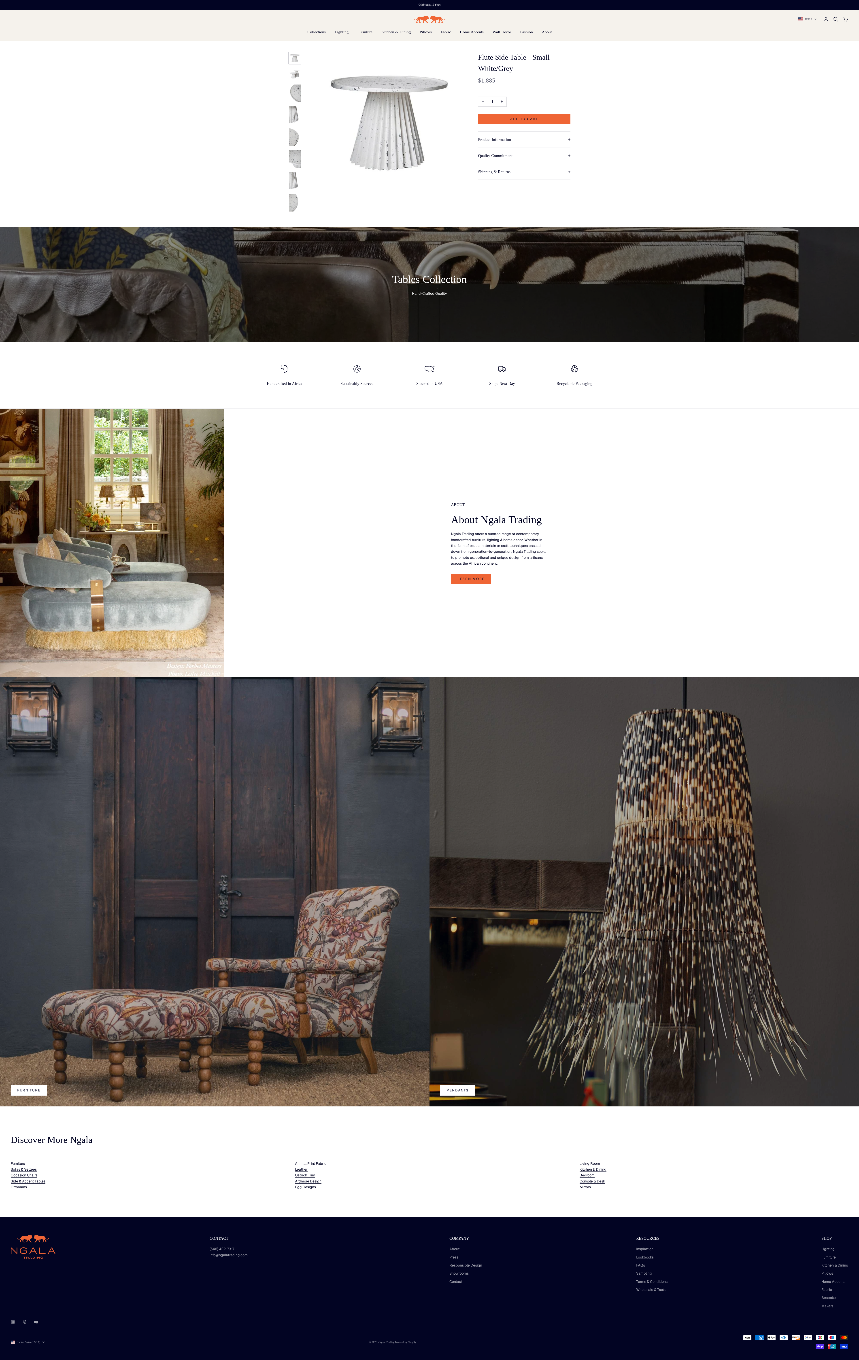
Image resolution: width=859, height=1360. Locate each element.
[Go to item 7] (295, 181)
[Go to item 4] (295, 115)
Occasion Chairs (24, 1175)
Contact (455, 1281)
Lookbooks (645, 1257)
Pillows (426, 32)
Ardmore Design (308, 1181)
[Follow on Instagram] (13, 1322)
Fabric (446, 32)
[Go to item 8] (295, 203)
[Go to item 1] (295, 58)
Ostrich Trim (305, 1175)
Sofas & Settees (24, 1169)
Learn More (471, 579)
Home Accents (472, 32)
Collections (316, 32)
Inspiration (644, 1249)
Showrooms (459, 1273)
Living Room (590, 1163)
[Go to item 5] (295, 137)
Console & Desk (592, 1181)
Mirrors (585, 1187)
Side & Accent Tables (28, 1181)
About (547, 32)
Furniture (364, 32)
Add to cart (524, 119)
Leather (301, 1169)
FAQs (640, 1265)
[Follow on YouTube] (36, 1322)
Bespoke (828, 1297)
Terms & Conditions (652, 1281)
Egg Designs (305, 1187)
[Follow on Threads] (24, 1322)
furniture (28, 1090)
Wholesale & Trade (651, 1289)
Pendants (458, 1090)
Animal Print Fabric (310, 1163)
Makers (827, 1306)
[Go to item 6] (295, 159)
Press (453, 1257)
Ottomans (19, 1187)
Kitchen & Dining (396, 32)
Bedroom (587, 1175)
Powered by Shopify (405, 1342)
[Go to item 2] (295, 74)
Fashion (526, 32)
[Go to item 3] (295, 93)
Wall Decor (502, 32)
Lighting (342, 32)
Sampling (644, 1273)
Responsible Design (465, 1265)
